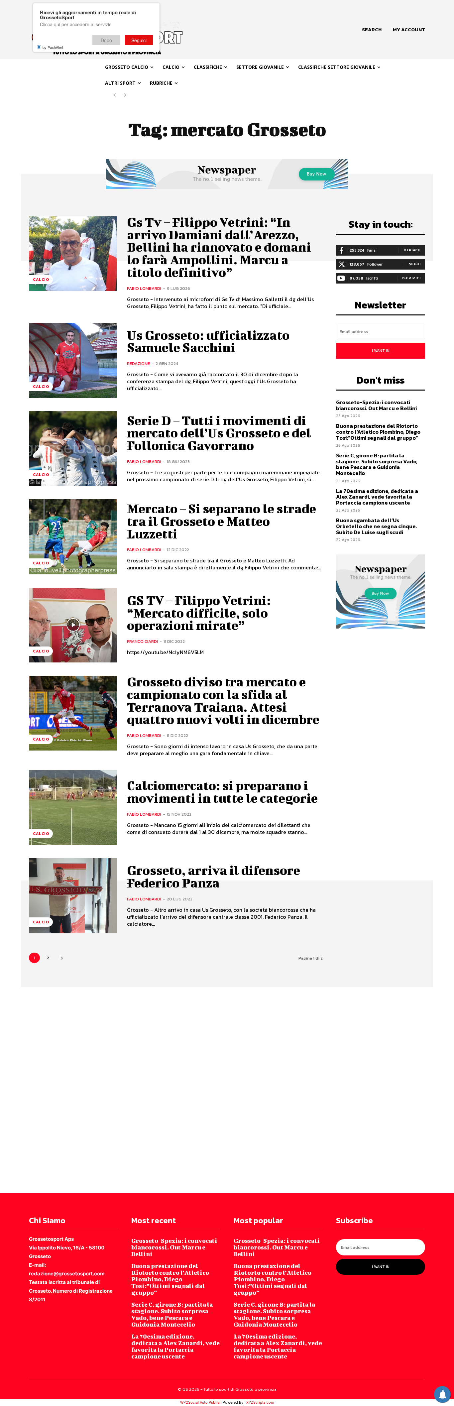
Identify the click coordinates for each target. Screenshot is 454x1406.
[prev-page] (114, 95)
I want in (381, 351)
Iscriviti (411, 278)
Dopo (106, 40)
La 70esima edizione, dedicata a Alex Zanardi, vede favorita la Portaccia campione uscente (377, 497)
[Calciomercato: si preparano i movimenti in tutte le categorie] (73, 807)
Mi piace (411, 250)
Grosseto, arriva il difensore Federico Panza (213, 876)
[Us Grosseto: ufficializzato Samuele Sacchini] (73, 360)
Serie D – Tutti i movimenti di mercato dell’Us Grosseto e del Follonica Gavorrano (219, 433)
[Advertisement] (199, 1089)
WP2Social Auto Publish (201, 1402)
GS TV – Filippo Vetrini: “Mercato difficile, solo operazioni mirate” (199, 613)
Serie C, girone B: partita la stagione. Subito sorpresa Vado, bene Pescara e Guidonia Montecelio (376, 464)
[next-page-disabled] (125, 95)
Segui (415, 264)
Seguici (139, 40)
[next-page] (61, 958)
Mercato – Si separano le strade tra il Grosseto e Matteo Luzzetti (221, 521)
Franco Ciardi (142, 641)
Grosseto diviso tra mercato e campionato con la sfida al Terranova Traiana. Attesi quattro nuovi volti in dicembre (223, 700)
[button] (372, 30)
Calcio (41, 280)
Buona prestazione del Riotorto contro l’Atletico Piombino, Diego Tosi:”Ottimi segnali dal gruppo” (378, 431)
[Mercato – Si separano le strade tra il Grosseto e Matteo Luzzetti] (73, 536)
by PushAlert (53, 47)
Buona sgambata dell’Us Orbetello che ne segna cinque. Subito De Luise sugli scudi (376, 526)
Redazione (138, 363)
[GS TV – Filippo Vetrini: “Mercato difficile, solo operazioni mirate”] (73, 625)
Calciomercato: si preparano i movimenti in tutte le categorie (222, 791)
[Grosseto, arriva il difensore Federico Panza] (73, 895)
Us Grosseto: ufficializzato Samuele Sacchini (208, 341)
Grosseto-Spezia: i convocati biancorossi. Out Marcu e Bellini (376, 405)
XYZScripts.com (260, 1402)
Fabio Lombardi (144, 288)
